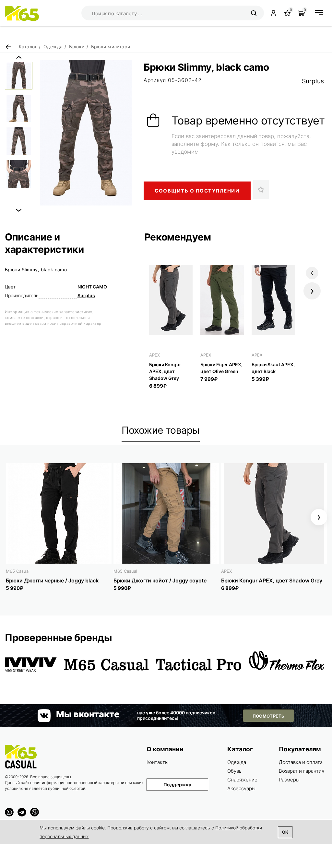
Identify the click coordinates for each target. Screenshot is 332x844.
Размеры (289, 780)
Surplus (313, 81)
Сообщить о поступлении (197, 191)
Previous (18, 57)
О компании (165, 749)
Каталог (240, 749)
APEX (154, 355)
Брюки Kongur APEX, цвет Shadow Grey (165, 371)
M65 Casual (18, 571)
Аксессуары (241, 788)
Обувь (234, 771)
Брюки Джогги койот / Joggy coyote (160, 580)
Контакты (158, 762)
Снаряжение (242, 780)
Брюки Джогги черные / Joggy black (52, 580)
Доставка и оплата (301, 762)
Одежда (236, 762)
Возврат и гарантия (301, 771)
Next (18, 210)
